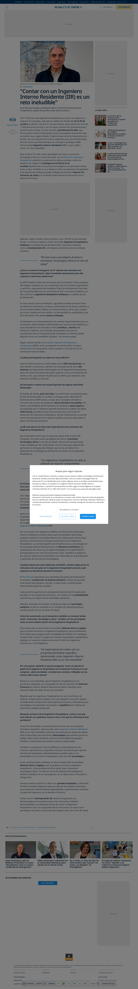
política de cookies (79, 489)
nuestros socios (64, 476)
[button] (69, 509)
